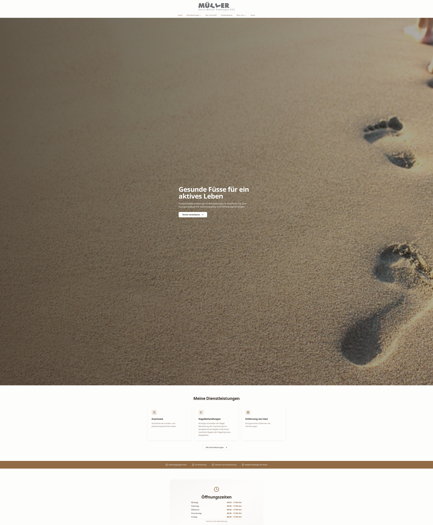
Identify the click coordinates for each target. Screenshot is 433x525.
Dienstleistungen (192, 15)
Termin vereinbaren (191, 214)
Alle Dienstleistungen (215, 447)
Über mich (240, 15)
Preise (252, 15)
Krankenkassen (226, 15)
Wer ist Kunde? (211, 15)
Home (180, 15)
